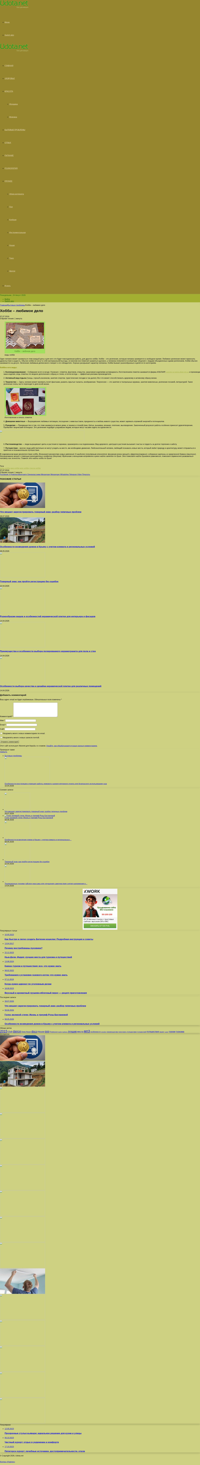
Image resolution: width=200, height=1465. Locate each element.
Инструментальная (17, 233)
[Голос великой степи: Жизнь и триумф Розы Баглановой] (30, 816)
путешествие (132, 1032)
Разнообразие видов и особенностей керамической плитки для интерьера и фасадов (47, 616)
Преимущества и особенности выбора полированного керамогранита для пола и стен (48, 651)
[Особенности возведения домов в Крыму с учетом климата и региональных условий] (22, 542)
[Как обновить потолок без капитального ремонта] (22, 1293)
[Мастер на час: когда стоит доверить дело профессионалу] (22, 1319)
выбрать (64, 1032)
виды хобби (5, 468)
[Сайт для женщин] (14, 8)
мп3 (87, 1031)
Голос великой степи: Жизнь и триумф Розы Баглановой (29, 818)
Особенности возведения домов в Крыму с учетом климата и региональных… (38, 840)
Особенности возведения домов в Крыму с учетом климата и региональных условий (47, 546)
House (12, 245)
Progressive (54, 1032)
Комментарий (6, 716)
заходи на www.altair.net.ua (177, 372)
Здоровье (10, 78)
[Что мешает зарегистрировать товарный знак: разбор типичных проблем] (22, 507)
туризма (180, 1031)
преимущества (112, 1032)
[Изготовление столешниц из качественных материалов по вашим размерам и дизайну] (22, 1371)
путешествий (141, 1032)
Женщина (13, 104)
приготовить (122, 1032)
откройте (103, 1032)
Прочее (8, 181)
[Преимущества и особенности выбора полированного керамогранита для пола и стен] (22, 647)
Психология (11, 168)
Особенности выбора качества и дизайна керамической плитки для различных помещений (50, 686)
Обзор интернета (16, 194)
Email (3, 725)
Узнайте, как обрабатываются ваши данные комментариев (71, 746)
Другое (12, 271)
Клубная (12, 220)
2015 (3, 1031)
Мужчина (13, 117)
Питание (9, 155)
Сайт (2, 729)
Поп (11, 207)
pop (47, 1031)
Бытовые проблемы (15, 130)
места (80, 1031)
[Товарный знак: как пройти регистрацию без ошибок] (22, 577)
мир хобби (15, 468)
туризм (172, 1031)
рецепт (162, 1032)
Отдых (8, 143)
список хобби (35, 468)
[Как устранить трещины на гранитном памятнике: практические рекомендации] (22, 1345)
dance (17, 1031)
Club (10, 1031)
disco (34, 1031)
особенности (95, 1032)
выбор (60, 1032)
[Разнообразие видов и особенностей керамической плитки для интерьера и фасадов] (22, 612)
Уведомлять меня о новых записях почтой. (21, 738)
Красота (9, 91)
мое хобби (24, 468)
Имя (2, 720)
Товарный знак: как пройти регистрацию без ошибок (29, 581)
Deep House (26, 1032)
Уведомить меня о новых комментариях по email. (24, 733)
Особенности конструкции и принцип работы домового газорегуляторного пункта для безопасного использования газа (56, 784)
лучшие (72, 1031)
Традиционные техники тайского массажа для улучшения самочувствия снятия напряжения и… (46, 884)
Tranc (11, 258)
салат (166, 1032)
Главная (3, 305)
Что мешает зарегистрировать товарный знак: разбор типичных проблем (40, 512)
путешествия (153, 1031)
